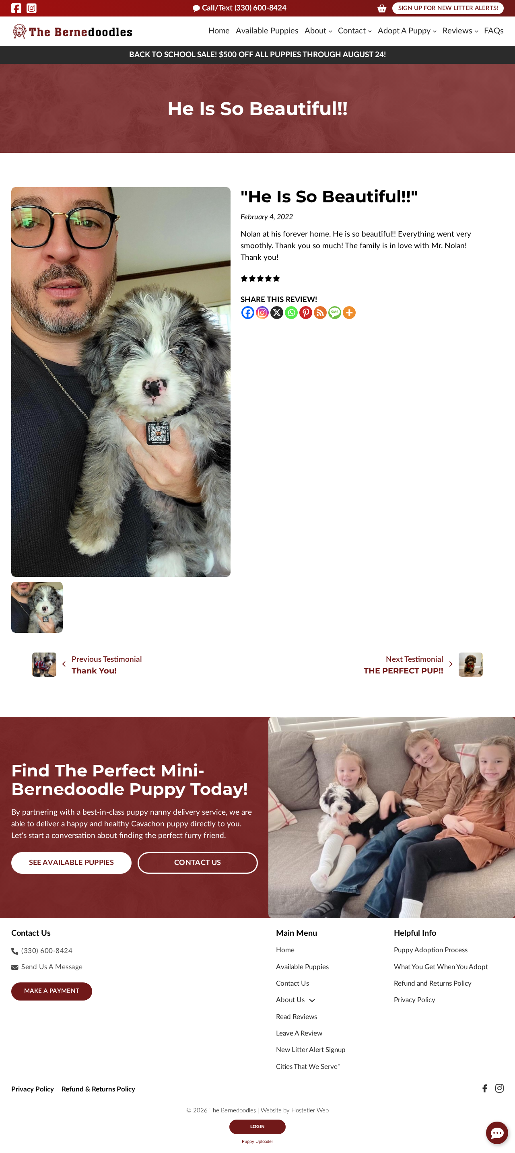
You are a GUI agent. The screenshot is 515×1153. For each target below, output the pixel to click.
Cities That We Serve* (308, 1066)
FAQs (494, 31)
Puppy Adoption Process (431, 950)
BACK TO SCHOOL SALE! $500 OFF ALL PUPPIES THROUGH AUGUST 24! (257, 55)
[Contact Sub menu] (370, 31)
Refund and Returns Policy (433, 983)
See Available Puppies (71, 862)
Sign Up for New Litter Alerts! (448, 8)
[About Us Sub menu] (312, 1000)
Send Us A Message (52, 967)
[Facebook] (247, 312)
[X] (276, 312)
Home (219, 31)
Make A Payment (51, 991)
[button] (497, 1133)
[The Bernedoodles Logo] (72, 31)
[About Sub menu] (330, 31)
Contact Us (197, 862)
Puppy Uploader (257, 1141)
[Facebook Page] (16, 8)
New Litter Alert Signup (311, 1049)
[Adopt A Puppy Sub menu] (435, 31)
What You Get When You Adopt (441, 967)
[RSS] (320, 312)
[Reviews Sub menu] (476, 31)
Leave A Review (299, 1033)
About (315, 31)
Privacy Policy (414, 1000)
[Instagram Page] (32, 8)
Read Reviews (296, 1016)
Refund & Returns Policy (98, 1089)
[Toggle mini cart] (382, 8)
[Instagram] (262, 312)
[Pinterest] (305, 312)
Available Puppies (267, 31)
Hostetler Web (310, 1111)
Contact (352, 31)
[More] (349, 312)
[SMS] (334, 312)
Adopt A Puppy (404, 31)
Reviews (457, 31)
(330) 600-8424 (46, 950)
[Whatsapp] (291, 312)
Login (257, 1126)
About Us (290, 1000)
